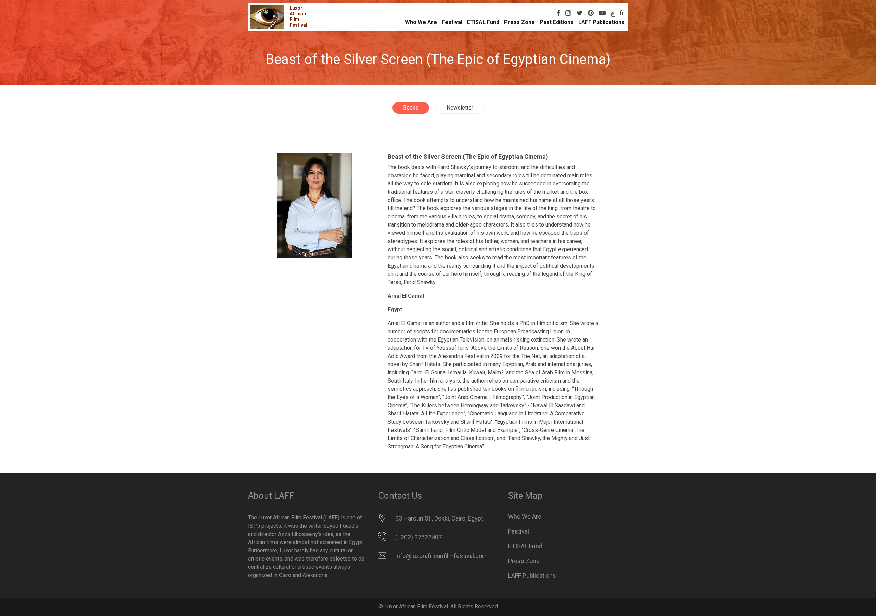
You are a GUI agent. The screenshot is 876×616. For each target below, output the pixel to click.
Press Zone (519, 22)
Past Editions (557, 22)
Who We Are (421, 22)
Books (410, 107)
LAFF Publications (601, 22)
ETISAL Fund (483, 22)
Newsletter (460, 107)
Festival (452, 22)
